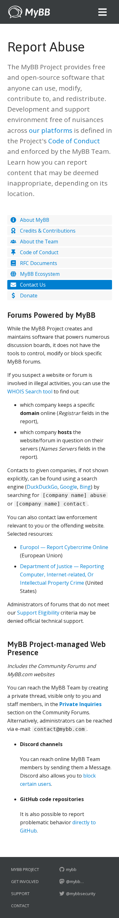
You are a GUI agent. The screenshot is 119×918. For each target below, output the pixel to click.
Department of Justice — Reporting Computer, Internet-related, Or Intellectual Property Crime (62, 574)
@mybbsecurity (80, 893)
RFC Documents (38, 263)
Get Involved (25, 881)
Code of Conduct (74, 140)
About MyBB (34, 219)
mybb (70, 869)
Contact (20, 905)
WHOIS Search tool (29, 391)
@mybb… (75, 881)
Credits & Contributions (47, 230)
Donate (28, 295)
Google (68, 486)
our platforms (50, 130)
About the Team (38, 241)
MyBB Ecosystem (39, 273)
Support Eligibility (38, 612)
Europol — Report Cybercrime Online (64, 547)
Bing (85, 486)
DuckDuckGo (42, 486)
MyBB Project (25, 869)
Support (20, 893)
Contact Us (32, 284)
